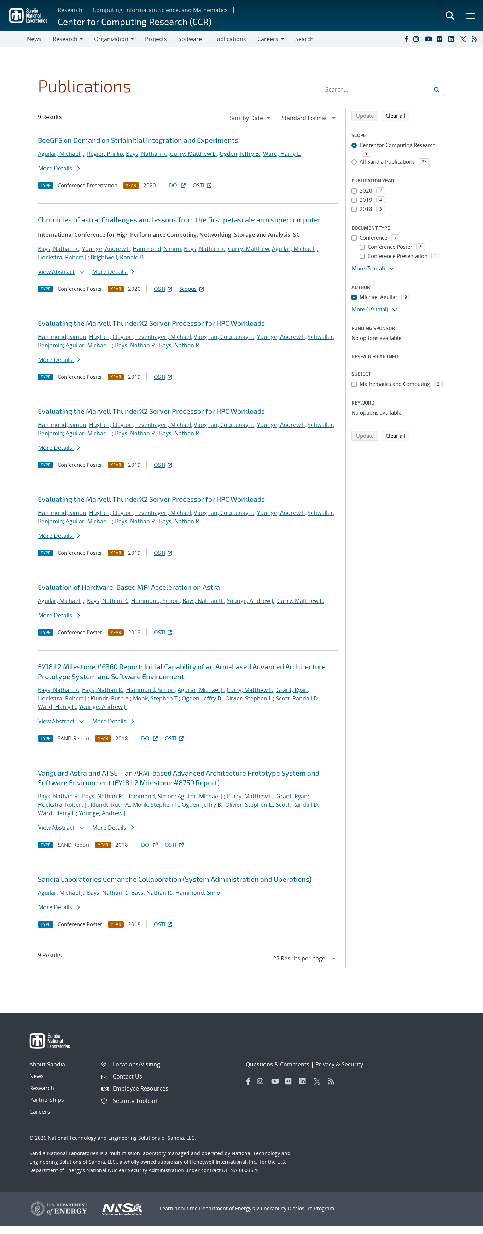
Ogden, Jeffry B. (240, 154)
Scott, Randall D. (297, 698)
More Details (56, 168)
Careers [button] (267, 39)
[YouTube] (429, 39)
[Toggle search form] (450, 15)
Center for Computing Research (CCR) (134, 21)
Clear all (398, 115)
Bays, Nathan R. (146, 154)
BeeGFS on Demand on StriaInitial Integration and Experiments (138, 140)
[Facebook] (406, 39)
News (34, 39)
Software (190, 39)
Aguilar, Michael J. (61, 154)
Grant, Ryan (292, 690)
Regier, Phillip (105, 154)
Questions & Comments (277, 1064)
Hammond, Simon (157, 249)
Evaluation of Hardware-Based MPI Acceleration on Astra (129, 587)
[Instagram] (417, 39)
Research (70, 10)
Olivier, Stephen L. (249, 698)
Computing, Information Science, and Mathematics (160, 10)
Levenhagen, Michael (163, 337)
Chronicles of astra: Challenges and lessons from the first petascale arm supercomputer (179, 219)
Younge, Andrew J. (106, 249)
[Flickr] (441, 39)
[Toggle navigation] (13, 39)
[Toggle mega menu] (471, 15)
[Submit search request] (436, 89)
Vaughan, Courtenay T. (224, 337)
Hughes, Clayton (111, 337)
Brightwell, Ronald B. (118, 257)
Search (304, 39)
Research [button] (65, 39)
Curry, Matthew (248, 249)
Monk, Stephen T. (156, 698)
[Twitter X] (464, 39)
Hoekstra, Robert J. (63, 257)
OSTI (198, 185)
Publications (229, 39)
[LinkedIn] (452, 39)
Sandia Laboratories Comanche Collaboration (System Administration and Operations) (175, 879)
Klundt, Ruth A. (110, 698)
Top (462, 1226)
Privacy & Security (339, 1064)
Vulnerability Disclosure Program (295, 1208)
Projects (156, 39)
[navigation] (251, 118)
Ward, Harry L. (282, 154)
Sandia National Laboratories (63, 1153)
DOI (174, 185)
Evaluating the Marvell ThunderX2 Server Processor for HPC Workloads (151, 323)
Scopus (188, 288)
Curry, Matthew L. (193, 154)
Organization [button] (111, 39)
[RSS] (476, 39)
